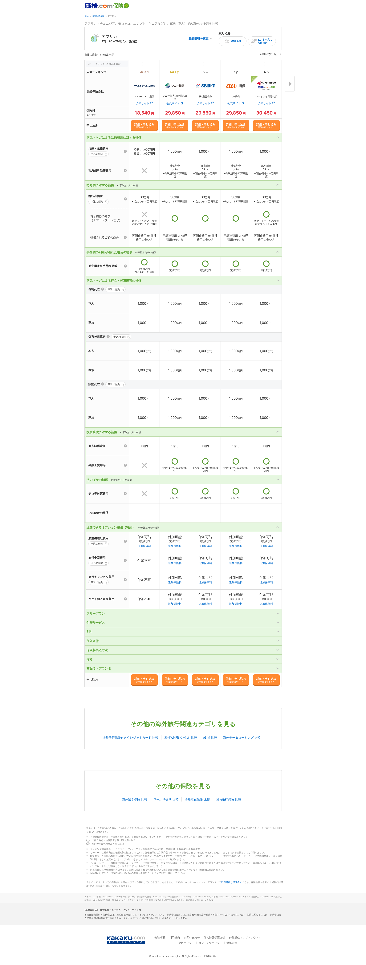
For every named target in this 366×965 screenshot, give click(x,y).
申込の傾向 (97, 153)
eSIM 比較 (210, 737)
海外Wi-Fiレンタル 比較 (180, 737)
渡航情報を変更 (199, 38)
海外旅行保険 (98, 16)
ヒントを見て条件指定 (265, 41)
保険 (86, 16)
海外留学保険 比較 (134, 799)
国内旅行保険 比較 (228, 799)
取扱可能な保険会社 (231, 882)
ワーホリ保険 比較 (166, 799)
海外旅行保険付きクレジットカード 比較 (130, 737)
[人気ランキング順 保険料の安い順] (270, 55)
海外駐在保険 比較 (197, 799)
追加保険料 (144, 545)
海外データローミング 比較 (242, 737)
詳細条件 (236, 40)
